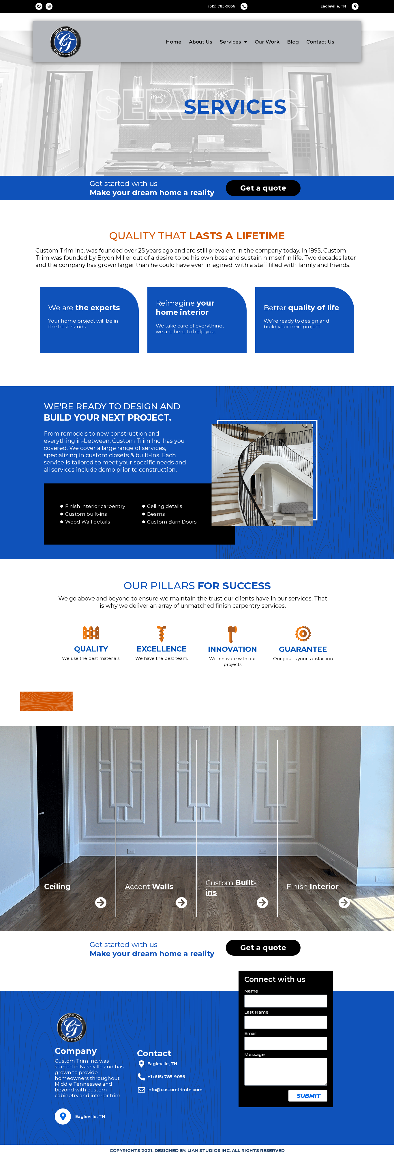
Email (250, 1034)
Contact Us (320, 42)
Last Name (256, 1013)
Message (254, 1055)
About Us (200, 42)
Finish (312, 886)
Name (251, 992)
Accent (149, 886)
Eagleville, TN (90, 1116)
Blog (293, 42)
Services (230, 42)
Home (173, 42)
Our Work (267, 42)
